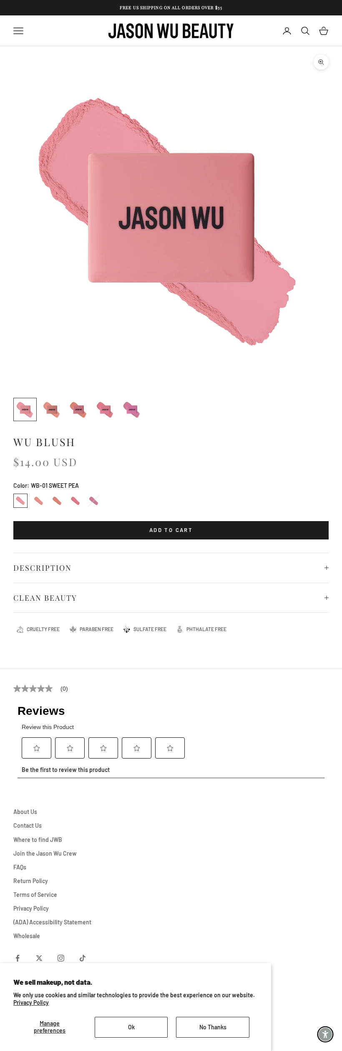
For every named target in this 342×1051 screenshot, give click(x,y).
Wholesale (26, 935)
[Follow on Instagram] (61, 958)
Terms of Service (35, 894)
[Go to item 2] (51, 409)
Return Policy (30, 880)
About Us (25, 811)
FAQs (19, 867)
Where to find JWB (37, 839)
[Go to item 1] (25, 409)
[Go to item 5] (131, 409)
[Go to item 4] (105, 409)
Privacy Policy (31, 1002)
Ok (131, 1027)
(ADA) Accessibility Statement (52, 922)
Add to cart (171, 530)
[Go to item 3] (78, 409)
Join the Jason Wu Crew (45, 853)
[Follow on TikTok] (82, 958)
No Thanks (212, 1027)
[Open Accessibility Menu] (325, 1034)
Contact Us (27, 825)
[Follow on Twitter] (39, 958)
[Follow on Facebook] (17, 958)
